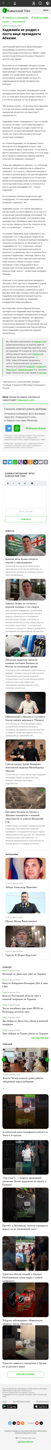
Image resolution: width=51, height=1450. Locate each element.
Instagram (40, 366)
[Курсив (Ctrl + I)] (13, 483)
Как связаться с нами (21, 1401)
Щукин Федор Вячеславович (21, 921)
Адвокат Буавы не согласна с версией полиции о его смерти (22, 605)
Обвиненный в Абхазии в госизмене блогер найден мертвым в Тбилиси (25, 718)
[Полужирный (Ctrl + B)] (8, 483)
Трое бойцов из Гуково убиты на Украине (25, 1033)
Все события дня (40, 1038)
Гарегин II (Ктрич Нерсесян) (21, 955)
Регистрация (25, 511)
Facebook (30, 366)
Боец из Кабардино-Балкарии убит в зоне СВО (25, 984)
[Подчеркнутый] (19, 483)
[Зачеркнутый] (25, 483)
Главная (5, 22)
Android (37, 341)
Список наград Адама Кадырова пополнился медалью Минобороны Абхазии (24, 767)
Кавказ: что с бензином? (16, 17)
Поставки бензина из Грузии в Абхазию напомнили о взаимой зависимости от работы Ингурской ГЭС (24, 817)
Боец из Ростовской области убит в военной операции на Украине (21, 997)
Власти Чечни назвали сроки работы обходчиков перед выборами (23, 1079)
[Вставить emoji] (32, 483)
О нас (4, 1401)
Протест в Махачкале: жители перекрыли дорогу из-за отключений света (25, 1227)
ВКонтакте (11, 370)
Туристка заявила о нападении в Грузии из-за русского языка (24, 1364)
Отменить (26, 519)
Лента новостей (18, 22)
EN (9, 3)
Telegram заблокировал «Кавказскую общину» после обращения (22, 1322)
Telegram (37, 354)
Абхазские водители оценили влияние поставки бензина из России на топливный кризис (21, 663)
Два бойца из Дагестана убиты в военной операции (25, 1022)
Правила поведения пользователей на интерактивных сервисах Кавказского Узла (25, 1432)
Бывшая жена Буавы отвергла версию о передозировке (21, 560)
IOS (44, 341)
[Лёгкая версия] (15, 3)
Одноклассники (25, 370)
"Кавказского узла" (26, 400)
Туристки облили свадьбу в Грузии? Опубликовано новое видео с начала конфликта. (22, 1277)
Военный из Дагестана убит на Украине (24, 973)
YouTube (42, 373)
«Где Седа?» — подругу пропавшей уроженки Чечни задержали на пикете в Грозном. (24, 1181)
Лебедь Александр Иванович (21, 887)
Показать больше (26, 1374)
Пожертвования (42, 1401)
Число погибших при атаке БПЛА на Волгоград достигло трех (22, 1009)
